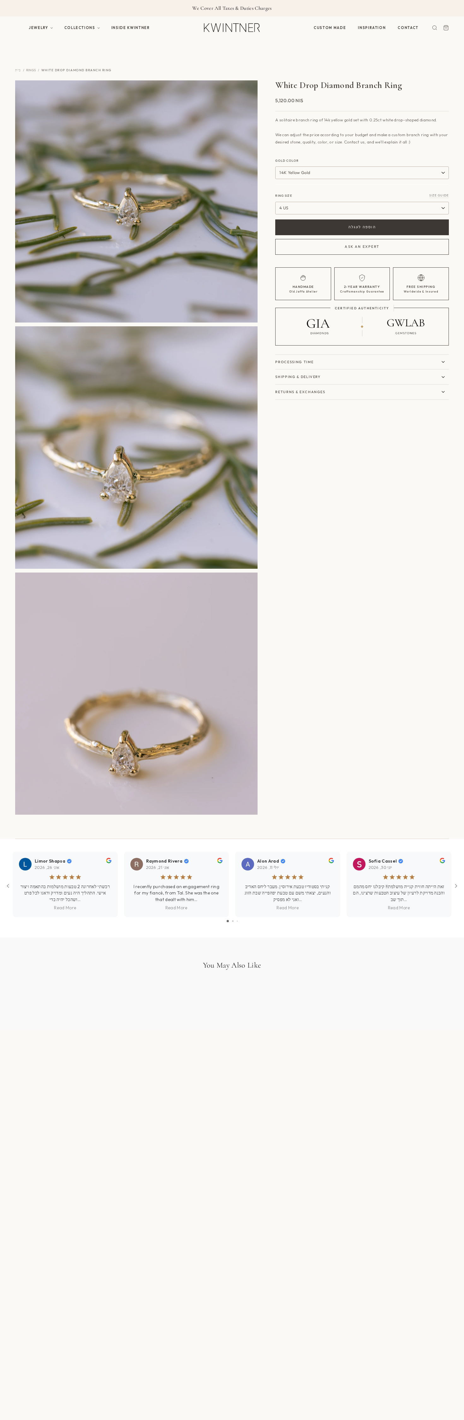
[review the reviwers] (108, 861)
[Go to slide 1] (228, 921)
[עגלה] (446, 28)
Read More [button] (65, 908)
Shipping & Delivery (297, 377)
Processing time (294, 362)
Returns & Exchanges (300, 392)
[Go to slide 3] (237, 921)
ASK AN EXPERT (362, 246)
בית (18, 70)
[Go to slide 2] (233, 921)
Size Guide (439, 195)
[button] (40, 27)
